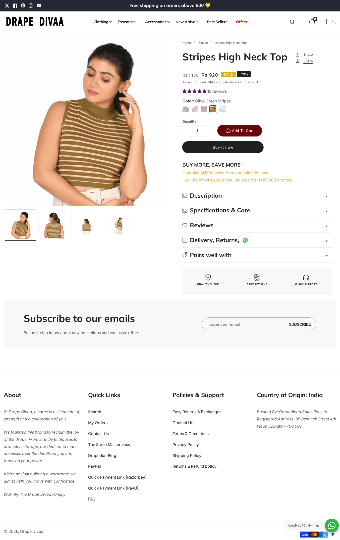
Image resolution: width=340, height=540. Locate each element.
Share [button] (308, 61)
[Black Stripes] (185, 109)
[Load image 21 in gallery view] (120, 225)
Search (94, 411)
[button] (101, 22)
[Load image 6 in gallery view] (53, 225)
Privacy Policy (185, 444)
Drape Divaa (31, 531)
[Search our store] (292, 21)
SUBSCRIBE (300, 324)
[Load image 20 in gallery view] (86, 225)
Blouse (203, 43)
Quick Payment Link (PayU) (113, 488)
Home (186, 43)
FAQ (92, 498)
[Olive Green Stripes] (213, 109)
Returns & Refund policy (194, 466)
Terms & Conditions (190, 433)
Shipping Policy (186, 455)
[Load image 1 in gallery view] (20, 225)
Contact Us (98, 433)
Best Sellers (217, 21)
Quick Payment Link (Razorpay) (117, 477)
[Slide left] (5, 225)
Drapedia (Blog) (103, 455)
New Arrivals (187, 21)
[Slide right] (168, 225)
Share (308, 54)
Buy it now (223, 147)
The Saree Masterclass (109, 444)
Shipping (215, 82)
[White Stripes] (222, 109)
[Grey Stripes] (195, 109)
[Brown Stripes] (204, 109)
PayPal (94, 466)
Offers (241, 21)
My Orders (98, 422)
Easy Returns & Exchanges (196, 411)
